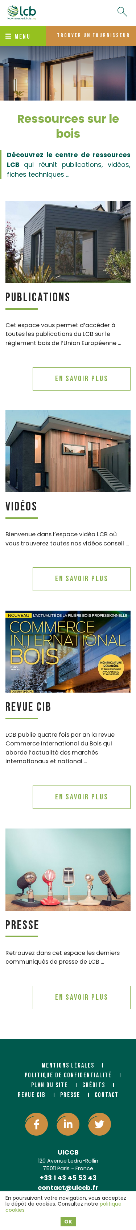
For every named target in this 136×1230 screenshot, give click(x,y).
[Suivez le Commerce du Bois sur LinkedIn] (68, 1124)
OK (68, 1221)
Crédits (93, 1085)
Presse (22, 925)
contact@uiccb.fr (68, 1187)
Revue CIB (28, 707)
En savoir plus (81, 378)
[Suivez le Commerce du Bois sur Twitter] (99, 1124)
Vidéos (21, 506)
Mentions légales (68, 1065)
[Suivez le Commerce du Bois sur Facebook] (36, 1124)
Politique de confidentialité (68, 1075)
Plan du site (49, 1085)
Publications (38, 297)
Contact (107, 1095)
